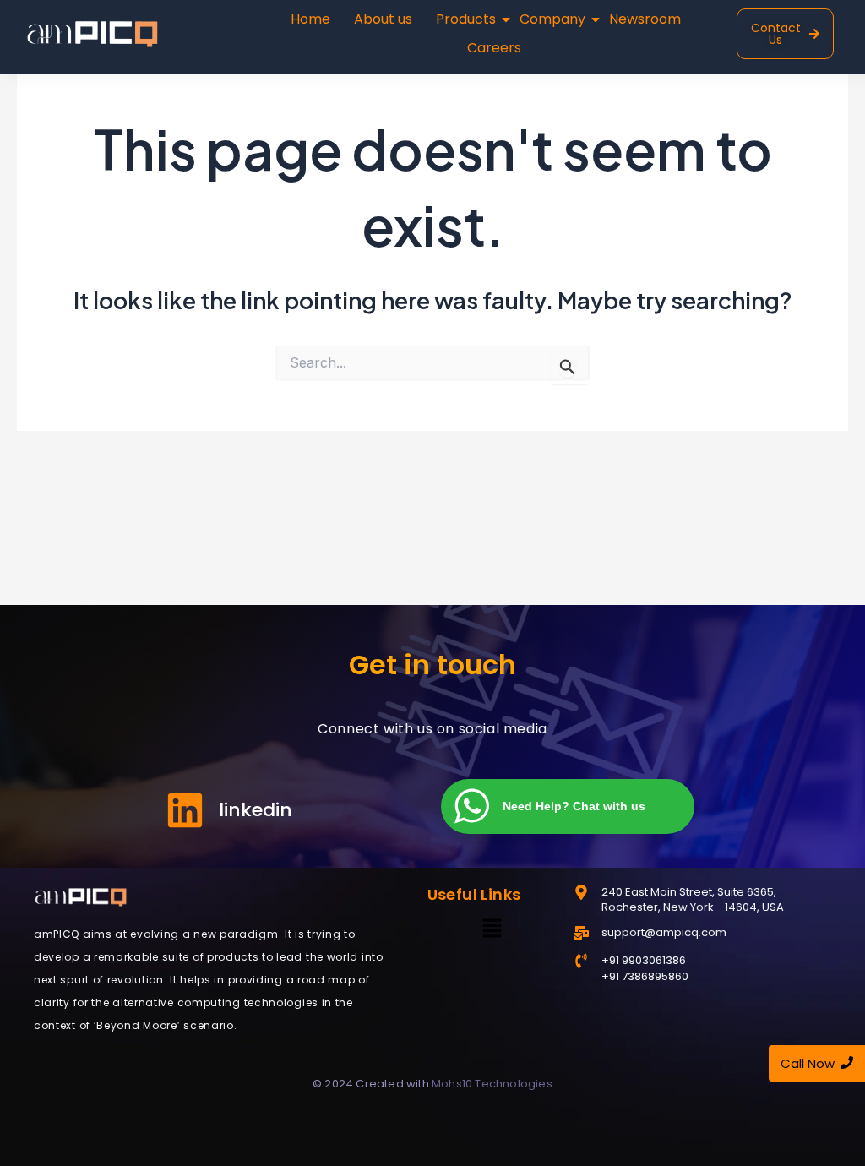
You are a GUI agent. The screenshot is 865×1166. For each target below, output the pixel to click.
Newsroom (645, 19)
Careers (494, 47)
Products (466, 19)
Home (310, 19)
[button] (492, 929)
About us (383, 19)
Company (552, 19)
